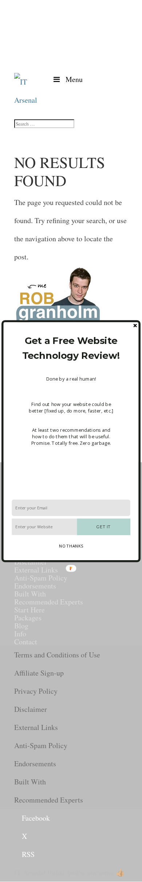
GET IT (103, 526)
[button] (71, 347)
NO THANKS (71, 546)
